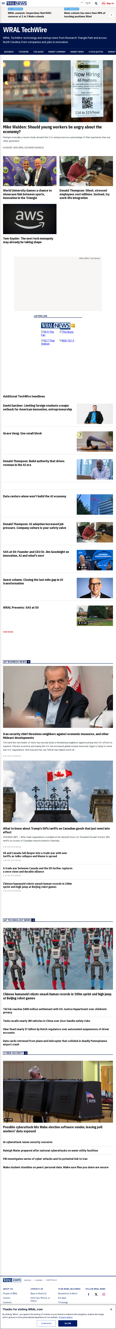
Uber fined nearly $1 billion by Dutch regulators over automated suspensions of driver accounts (56, 1031)
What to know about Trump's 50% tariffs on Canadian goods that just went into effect (56, 830)
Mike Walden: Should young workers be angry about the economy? (52, 129)
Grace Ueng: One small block (22, 433)
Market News (77, 51)
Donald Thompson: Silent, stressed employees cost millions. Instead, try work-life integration (85, 194)
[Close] (111, 1309)
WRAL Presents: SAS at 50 (21, 607)
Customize (46, 1323)
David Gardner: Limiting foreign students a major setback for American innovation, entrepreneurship (37, 407)
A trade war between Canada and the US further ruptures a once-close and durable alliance (37, 870)
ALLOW (67, 1323)
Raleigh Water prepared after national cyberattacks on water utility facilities (50, 1150)
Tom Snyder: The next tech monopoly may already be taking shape (28, 240)
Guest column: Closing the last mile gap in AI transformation (33, 581)
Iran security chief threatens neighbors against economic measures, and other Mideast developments (56, 736)
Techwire (24, 51)
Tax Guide (38, 51)
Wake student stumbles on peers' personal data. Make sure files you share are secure (55, 1167)
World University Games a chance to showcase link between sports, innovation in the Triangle (27, 194)
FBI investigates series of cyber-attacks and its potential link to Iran (45, 1158)
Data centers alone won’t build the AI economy (34, 496)
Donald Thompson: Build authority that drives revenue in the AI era (33, 463)
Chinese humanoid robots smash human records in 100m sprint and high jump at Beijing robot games (37, 885)
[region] (58, 1317)
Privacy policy (65, 1317)
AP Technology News (17, 920)
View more (8, 632)
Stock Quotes (96, 51)
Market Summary (57, 51)
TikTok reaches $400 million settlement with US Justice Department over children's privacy (55, 1011)
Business (9, 51)
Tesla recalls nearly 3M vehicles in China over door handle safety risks (46, 1020)
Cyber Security (13, 1053)
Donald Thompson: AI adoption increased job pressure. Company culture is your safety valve (34, 526)
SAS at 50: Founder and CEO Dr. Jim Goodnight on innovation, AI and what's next (36, 554)
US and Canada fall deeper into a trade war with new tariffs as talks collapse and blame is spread (35, 854)
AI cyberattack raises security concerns (27, 1142)
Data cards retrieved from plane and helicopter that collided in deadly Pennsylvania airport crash (55, 1042)
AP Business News (15, 662)
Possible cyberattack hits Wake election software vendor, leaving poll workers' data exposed (52, 1129)
